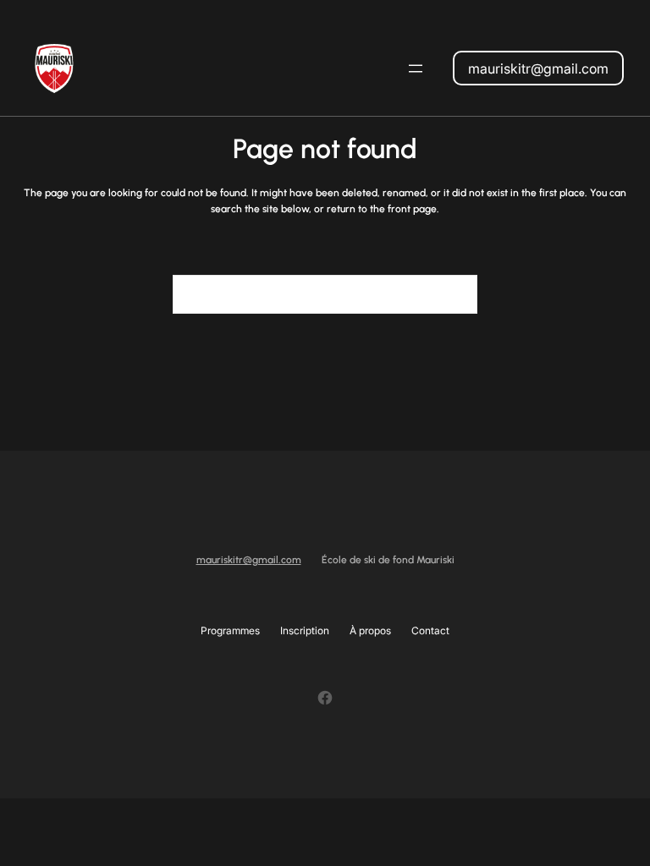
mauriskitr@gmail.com (538, 68)
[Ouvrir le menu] (415, 68)
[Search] (454, 294)
